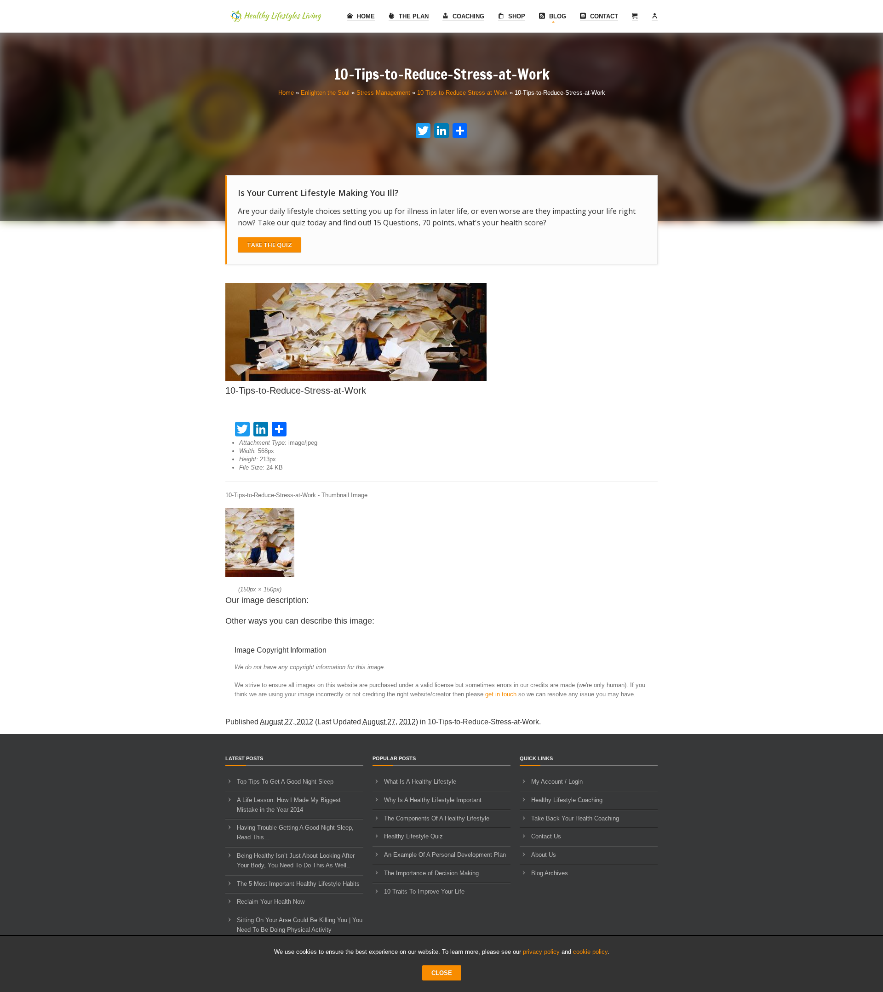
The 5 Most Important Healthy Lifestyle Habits (298, 883)
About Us (543, 854)
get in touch (500, 694)
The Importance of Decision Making (431, 873)
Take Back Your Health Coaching (575, 818)
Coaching (467, 16)
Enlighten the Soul (325, 92)
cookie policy (590, 951)
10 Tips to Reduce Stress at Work (462, 92)
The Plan (413, 16)
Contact (603, 16)
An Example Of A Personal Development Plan (445, 854)
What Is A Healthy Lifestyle (420, 781)
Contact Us (546, 836)
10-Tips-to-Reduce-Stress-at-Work (483, 722)
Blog (556, 16)
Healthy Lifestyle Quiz (413, 836)
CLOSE (441, 972)
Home (365, 16)
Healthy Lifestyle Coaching (566, 800)
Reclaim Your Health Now (270, 901)
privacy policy (541, 951)
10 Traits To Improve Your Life (424, 891)
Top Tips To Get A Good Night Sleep (285, 781)
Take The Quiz (269, 245)
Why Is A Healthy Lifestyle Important (433, 800)
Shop (515, 16)
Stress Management (383, 92)
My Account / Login (557, 781)
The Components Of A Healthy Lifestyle (436, 818)
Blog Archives (549, 873)
